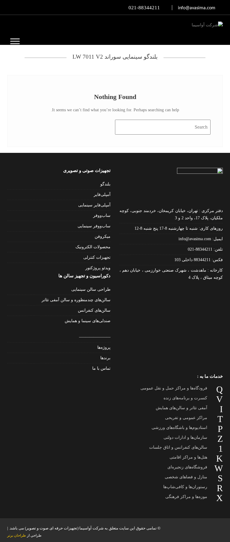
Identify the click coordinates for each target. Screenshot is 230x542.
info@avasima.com (195, 239)
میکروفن (103, 236)
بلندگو (105, 184)
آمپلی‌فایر (102, 194)
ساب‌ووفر (102, 215)
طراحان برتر (16, 535)
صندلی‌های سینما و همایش (88, 321)
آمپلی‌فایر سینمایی (94, 205)
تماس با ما (101, 368)
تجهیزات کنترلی (97, 257)
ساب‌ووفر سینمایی (94, 226)
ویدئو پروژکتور (98, 268)
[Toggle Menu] (15, 41)
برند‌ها (105, 358)
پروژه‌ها (104, 347)
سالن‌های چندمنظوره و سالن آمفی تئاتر (76, 300)
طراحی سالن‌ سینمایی (91, 289)
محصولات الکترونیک (93, 247)
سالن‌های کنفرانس (94, 310)
